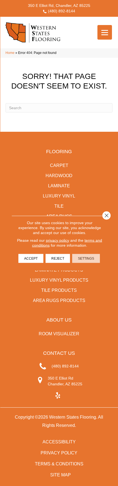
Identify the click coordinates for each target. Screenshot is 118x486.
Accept (31, 258)
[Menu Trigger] (104, 32)
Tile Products (59, 290)
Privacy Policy (59, 453)
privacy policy (57, 240)
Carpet (59, 165)
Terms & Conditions (59, 464)
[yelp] (57, 395)
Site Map (60, 475)
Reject (57, 258)
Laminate (59, 185)
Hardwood (59, 175)
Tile (59, 206)
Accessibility (59, 442)
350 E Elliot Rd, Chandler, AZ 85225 (59, 5)
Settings (86, 258)
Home (10, 53)
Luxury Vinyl (59, 196)
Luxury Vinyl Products (59, 280)
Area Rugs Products (59, 300)
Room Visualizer (59, 333)
